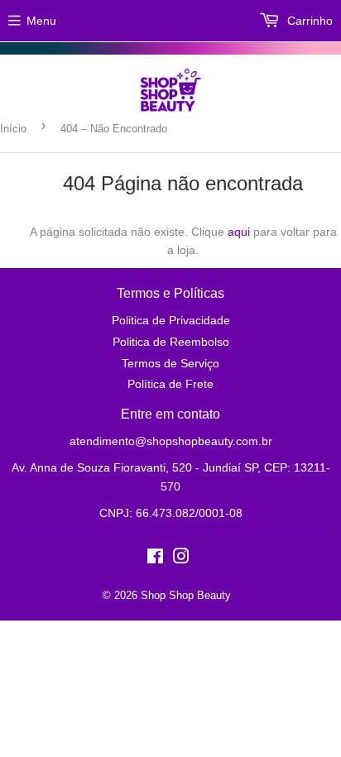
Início (13, 128)
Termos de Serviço (170, 363)
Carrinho (308, 20)
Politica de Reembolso (171, 341)
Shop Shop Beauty (186, 595)
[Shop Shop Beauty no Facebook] (155, 558)
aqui (239, 231)
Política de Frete (170, 383)
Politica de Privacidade (171, 320)
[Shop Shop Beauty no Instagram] (181, 558)
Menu (41, 20)
